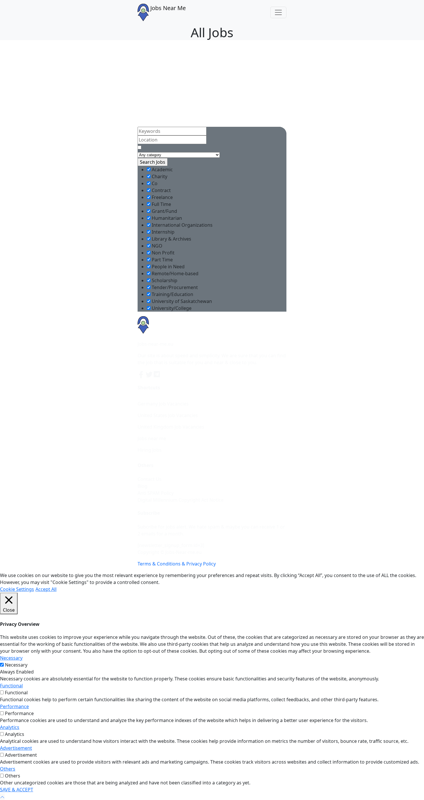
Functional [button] (11, 685)
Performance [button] (14, 706)
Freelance (162, 197)
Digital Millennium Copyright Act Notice (181, 500)
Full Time (161, 204)
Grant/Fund (164, 211)
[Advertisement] (212, 83)
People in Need (168, 266)
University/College (171, 308)
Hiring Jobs (150, 450)
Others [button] (7, 769)
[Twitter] (150, 374)
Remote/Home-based (174, 273)
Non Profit (163, 253)
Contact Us (150, 479)
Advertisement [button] (16, 748)
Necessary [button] (11, 658)
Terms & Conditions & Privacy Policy (177, 564)
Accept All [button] (46, 589)
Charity (159, 176)
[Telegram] (157, 374)
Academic (162, 169)
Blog (142, 486)
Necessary (16, 665)
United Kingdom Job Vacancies (171, 427)
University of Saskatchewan (181, 301)
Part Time (162, 259)
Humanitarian (166, 218)
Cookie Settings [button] (17, 589)
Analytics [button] (9, 727)
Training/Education (172, 294)
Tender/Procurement (174, 287)
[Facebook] (142, 374)
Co (154, 183)
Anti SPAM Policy (156, 493)
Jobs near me (152, 438)
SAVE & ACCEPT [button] (16, 789)
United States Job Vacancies (168, 415)
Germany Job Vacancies (163, 404)
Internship (163, 232)
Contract (161, 190)
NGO (156, 246)
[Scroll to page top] (2, 796)
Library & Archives (171, 239)
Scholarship (164, 280)
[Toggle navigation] (278, 12)
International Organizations (182, 225)
